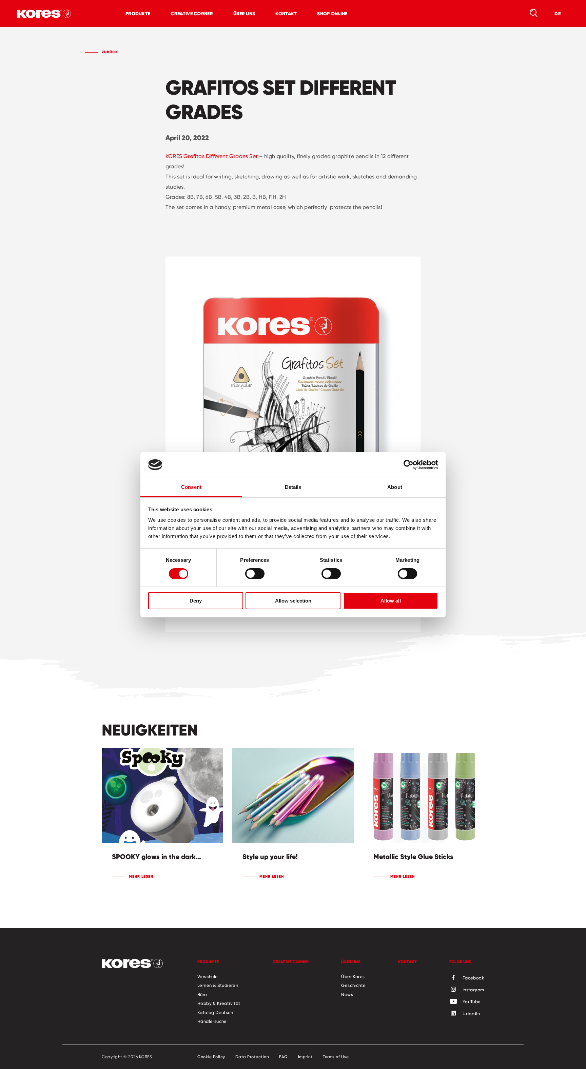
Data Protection (252, 1057)
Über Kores (353, 976)
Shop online (332, 14)
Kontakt (286, 14)
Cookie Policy (211, 1057)
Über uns (244, 14)
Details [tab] (293, 487)
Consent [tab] (191, 487)
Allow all (390, 601)
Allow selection (293, 601)
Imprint (305, 1057)
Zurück (110, 52)
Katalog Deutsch (215, 1012)
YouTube (472, 1001)
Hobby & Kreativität (218, 1003)
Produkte (137, 14)
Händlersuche (212, 1021)
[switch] (255, 573)
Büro (202, 994)
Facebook (473, 977)
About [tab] (394, 487)
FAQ (283, 1057)
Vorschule (207, 976)
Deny (196, 601)
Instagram (473, 989)
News (347, 994)
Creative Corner (192, 14)
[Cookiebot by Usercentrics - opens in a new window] (408, 465)
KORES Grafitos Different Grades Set (211, 156)
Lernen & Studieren (217, 985)
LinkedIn (471, 1013)
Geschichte (353, 985)
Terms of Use (336, 1057)
